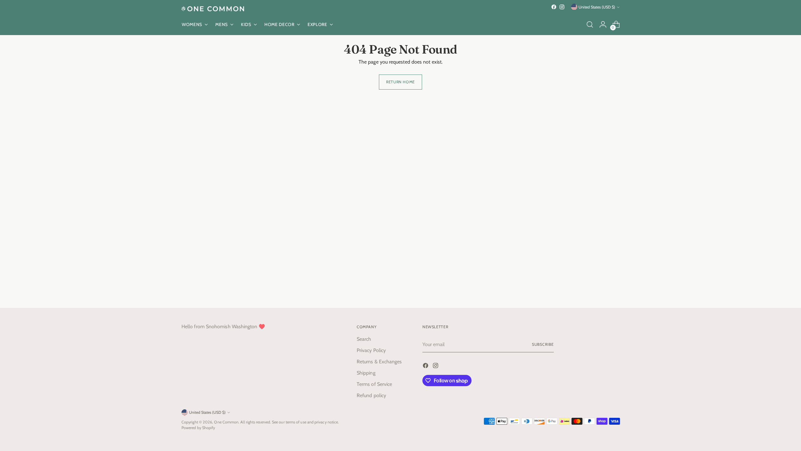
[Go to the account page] (603, 24)
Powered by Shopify (198, 427)
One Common (226, 422)
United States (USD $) (597, 7)
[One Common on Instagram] (562, 7)
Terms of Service (374, 384)
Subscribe (543, 344)
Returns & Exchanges (379, 362)
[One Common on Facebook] (554, 7)
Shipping (366, 373)
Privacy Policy (371, 350)
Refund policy (371, 395)
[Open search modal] (590, 24)
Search (364, 339)
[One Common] (212, 8)
